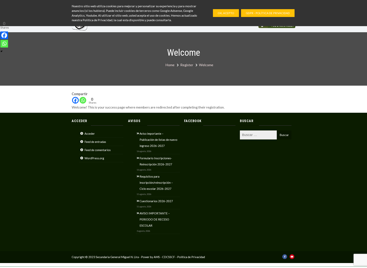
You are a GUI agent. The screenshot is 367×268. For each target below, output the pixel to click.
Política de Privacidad (191, 257)
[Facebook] (75, 100)
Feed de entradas (95, 141)
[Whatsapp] (83, 100)
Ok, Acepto (226, 13)
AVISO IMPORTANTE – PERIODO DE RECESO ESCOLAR (155, 219)
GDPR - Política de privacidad (268, 13)
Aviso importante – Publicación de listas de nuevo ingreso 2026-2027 (158, 139)
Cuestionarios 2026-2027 (156, 201)
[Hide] (1, 51)
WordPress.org (94, 158)
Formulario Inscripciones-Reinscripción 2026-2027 (156, 161)
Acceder (89, 133)
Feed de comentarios (97, 150)
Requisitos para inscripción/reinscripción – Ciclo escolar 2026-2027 (156, 182)
